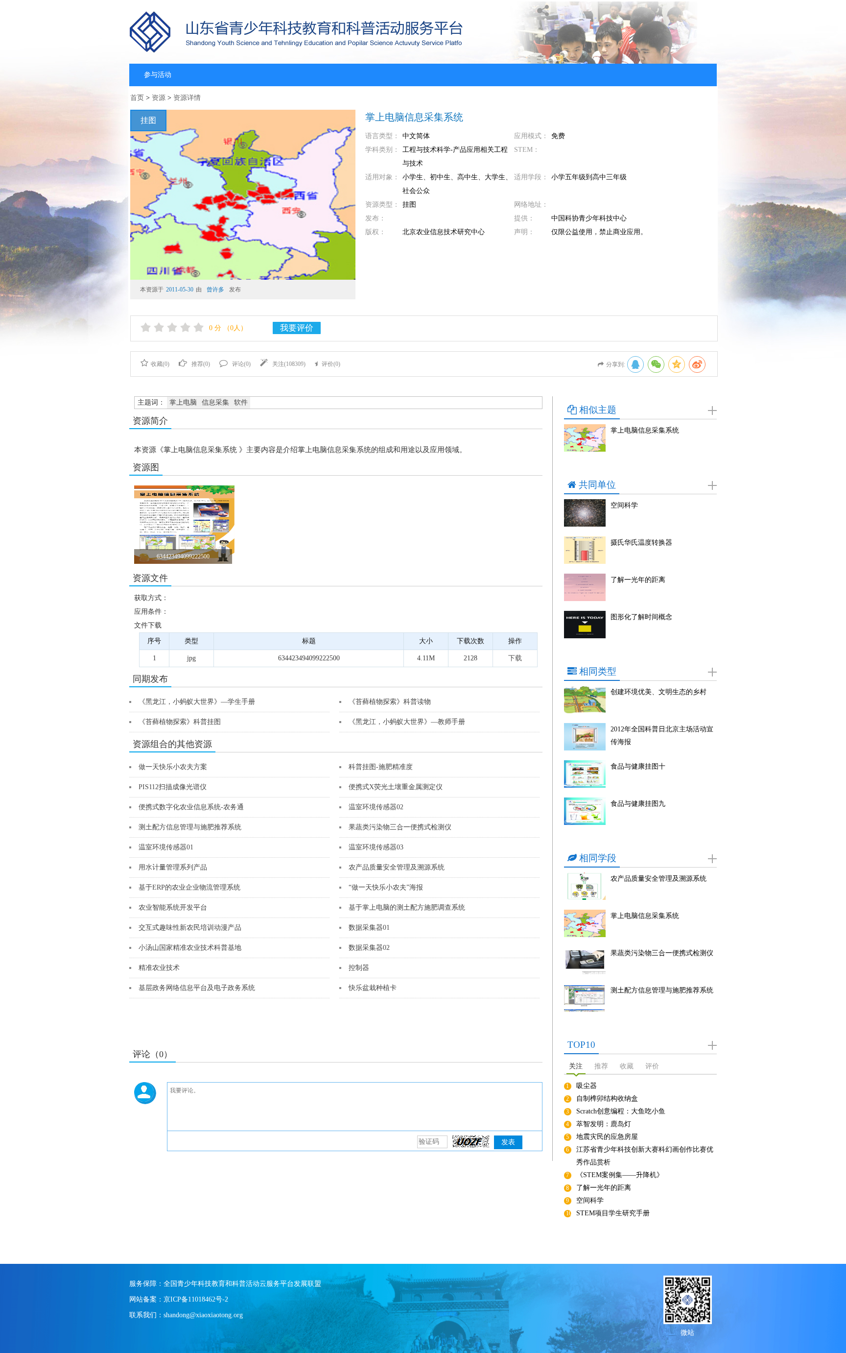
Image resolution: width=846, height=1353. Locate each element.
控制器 (359, 967)
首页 (137, 97)
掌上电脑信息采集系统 (645, 430)
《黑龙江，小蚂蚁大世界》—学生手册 (197, 701)
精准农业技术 (159, 967)
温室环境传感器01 (166, 847)
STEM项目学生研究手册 (613, 1213)
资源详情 (187, 97)
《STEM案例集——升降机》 (619, 1175)
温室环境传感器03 (376, 847)
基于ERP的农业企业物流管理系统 (189, 887)
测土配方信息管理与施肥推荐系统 (190, 827)
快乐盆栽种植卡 (373, 987)
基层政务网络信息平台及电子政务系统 (197, 987)
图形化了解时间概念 (641, 617)
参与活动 (157, 74)
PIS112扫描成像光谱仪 (173, 787)
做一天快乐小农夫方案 (173, 767)
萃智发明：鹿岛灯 (603, 1124)
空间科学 (624, 505)
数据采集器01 (369, 927)
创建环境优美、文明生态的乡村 (658, 692)
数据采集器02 (369, 947)
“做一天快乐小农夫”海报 (386, 887)
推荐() (200, 364)
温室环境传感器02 (376, 807)
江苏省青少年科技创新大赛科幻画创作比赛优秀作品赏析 (644, 1156)
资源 (158, 97)
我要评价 (296, 328)
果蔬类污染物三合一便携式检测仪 (400, 827)
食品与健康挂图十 (638, 766)
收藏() (160, 364)
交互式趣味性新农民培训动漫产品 (190, 927)
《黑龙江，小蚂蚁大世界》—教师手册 (407, 721)
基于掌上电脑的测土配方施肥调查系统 (407, 907)
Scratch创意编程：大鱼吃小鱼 (620, 1111)
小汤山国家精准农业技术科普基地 (190, 947)
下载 (515, 658)
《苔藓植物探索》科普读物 (390, 701)
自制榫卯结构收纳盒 (607, 1098)
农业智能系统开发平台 (173, 907)
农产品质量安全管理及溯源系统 (397, 867)
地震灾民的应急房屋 (607, 1136)
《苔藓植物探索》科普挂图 (180, 721)
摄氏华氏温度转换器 (641, 542)
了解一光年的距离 (638, 579)
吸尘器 (586, 1085)
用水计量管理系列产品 (173, 867)
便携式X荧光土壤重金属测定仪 (396, 787)
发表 (508, 1142)
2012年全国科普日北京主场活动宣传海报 (662, 735)
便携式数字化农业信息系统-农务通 (191, 807)
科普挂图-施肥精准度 (381, 767)
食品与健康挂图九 (638, 803)
